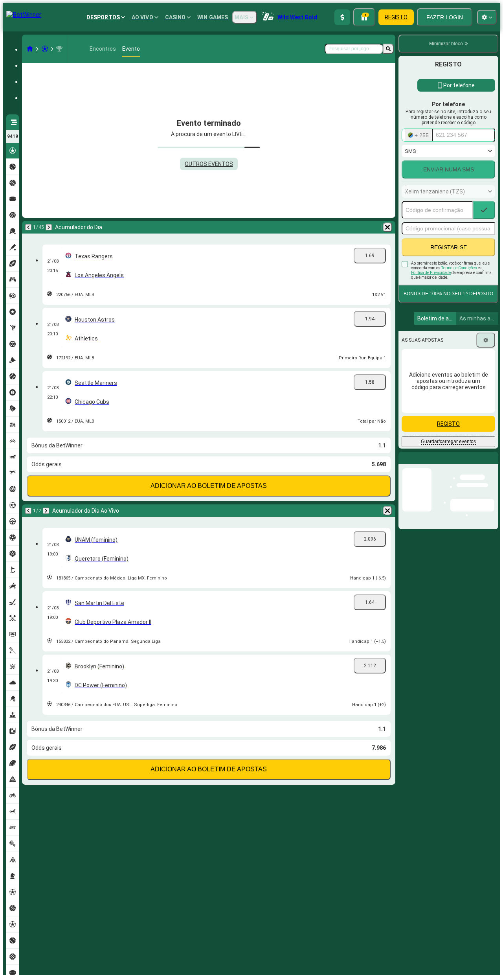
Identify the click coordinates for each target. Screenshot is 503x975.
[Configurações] (485, 340)
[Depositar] (342, 17)
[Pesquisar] (388, 49)
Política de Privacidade (431, 272)
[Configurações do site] (487, 17)
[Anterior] (28, 227)
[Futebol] (45, 49)
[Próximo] (49, 227)
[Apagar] (387, 227)
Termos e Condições (459, 268)
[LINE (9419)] (30, 49)
